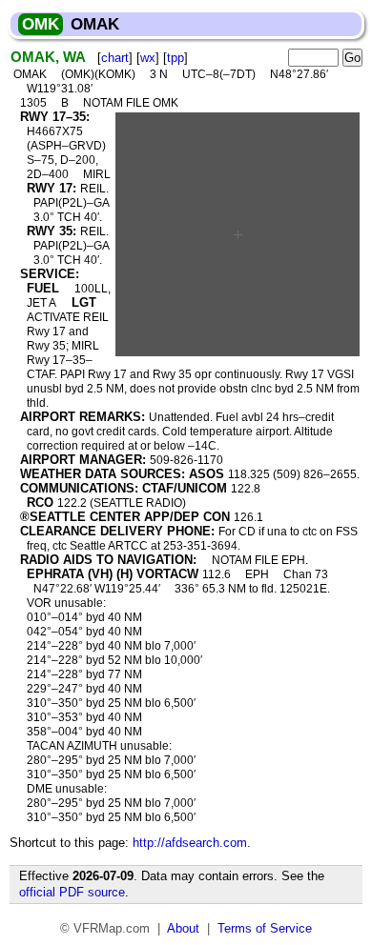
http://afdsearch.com (190, 842)
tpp (175, 57)
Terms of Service (264, 928)
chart (115, 57)
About (183, 928)
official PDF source (72, 892)
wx (147, 57)
